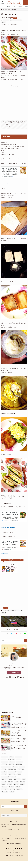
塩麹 (16, 781)
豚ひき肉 (4, 786)
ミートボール (5, 776)
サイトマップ (9, 850)
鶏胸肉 (12, 791)
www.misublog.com (5, 182)
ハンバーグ (12, 774)
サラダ (4, 769)
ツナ (20, 771)
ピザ (19, 774)
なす (18, 759)
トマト (4, 774)
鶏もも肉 (5, 791)
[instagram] (10, 677)
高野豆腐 (15, 17)
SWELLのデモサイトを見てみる (14, 843)
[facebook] (5, 677)
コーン (22, 766)
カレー (11, 764)
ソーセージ (20, 769)
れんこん (12, 761)
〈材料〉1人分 (8, 124)
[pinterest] (18, 677)
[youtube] (21, 677)
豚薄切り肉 (5, 789)
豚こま (22, 784)
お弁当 (11, 757)
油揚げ (16, 784)
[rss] (21, 848)
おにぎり (4, 757)
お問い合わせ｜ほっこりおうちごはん (14, 852)
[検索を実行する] (25, 640)
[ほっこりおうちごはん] (14, 2)
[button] (3, 633)
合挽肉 (4, 781)
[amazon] (23, 677)
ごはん (4, 759)
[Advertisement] (14, 101)
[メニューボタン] (25, 2)
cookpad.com (4, 553)
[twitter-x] (7, 677)
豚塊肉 (18, 786)
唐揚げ (10, 781)
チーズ (4, 771)
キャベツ (19, 764)
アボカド (19, 761)
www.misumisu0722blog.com (8, 527)
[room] (15, 677)
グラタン (15, 766)
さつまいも (11, 759)
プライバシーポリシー (17, 850)
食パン (12, 789)
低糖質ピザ (17, 779)
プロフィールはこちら (14, 672)
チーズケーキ (12, 771)
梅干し (9, 784)
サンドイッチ (6, 610)
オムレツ (4, 764)
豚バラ (11, 786)
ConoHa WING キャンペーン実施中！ (13, 829)
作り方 (8, 126)
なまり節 (4, 761)
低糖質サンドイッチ (15, 610)
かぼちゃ (19, 757)
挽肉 (3, 784)
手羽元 (22, 781)
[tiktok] (13, 677)
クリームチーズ (6, 766)
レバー (13, 776)
